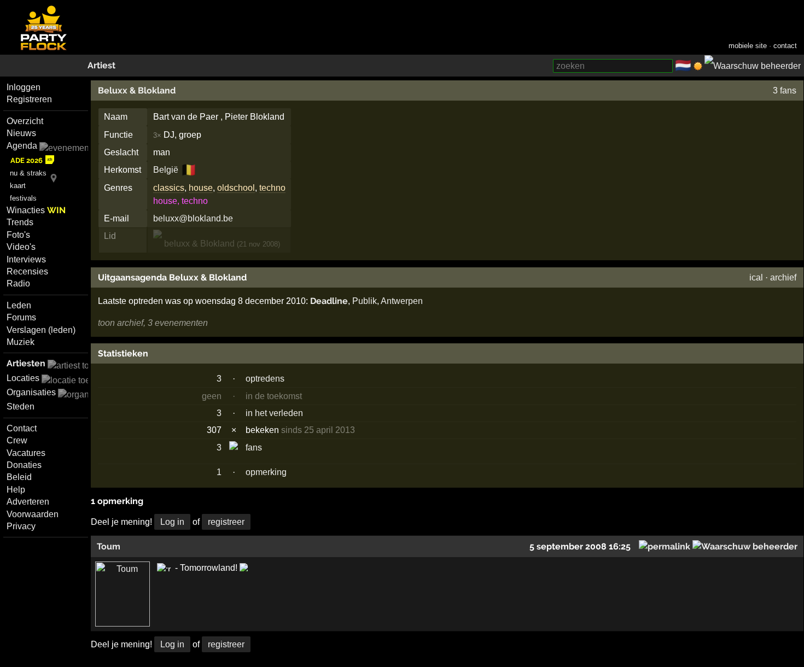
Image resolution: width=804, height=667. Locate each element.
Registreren (29, 99)
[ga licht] (698, 66)
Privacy (21, 526)
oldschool (236, 187)
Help (16, 489)
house (201, 187)
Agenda (22, 145)
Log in (172, 521)
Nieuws (21, 133)
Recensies (27, 271)
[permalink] (664, 546)
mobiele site (748, 46)
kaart (18, 186)
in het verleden (274, 413)
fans (254, 447)
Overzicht (25, 121)
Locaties (23, 378)
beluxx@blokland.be (193, 218)
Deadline (329, 301)
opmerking (266, 472)
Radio (18, 283)
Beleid (19, 477)
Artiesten (26, 363)
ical (756, 277)
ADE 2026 (26, 160)
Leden (19, 305)
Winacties (36, 210)
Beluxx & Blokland (137, 90)
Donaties (24, 465)
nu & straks (28, 173)
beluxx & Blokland (198, 243)
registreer (226, 521)
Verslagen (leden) (41, 330)
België (165, 169)
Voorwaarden (33, 514)
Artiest (101, 65)
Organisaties (31, 392)
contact (785, 46)
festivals (23, 198)
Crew (17, 440)
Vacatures (26, 453)
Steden (20, 406)
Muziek (20, 342)
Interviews (26, 259)
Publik (364, 301)
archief (783, 277)
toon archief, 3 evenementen (153, 322)
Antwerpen (402, 301)
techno (272, 187)
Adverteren (28, 501)
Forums (21, 317)
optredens (265, 378)
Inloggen (23, 87)
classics (168, 187)
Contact (22, 428)
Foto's (18, 234)
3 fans (784, 90)
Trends (20, 222)
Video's (21, 246)
